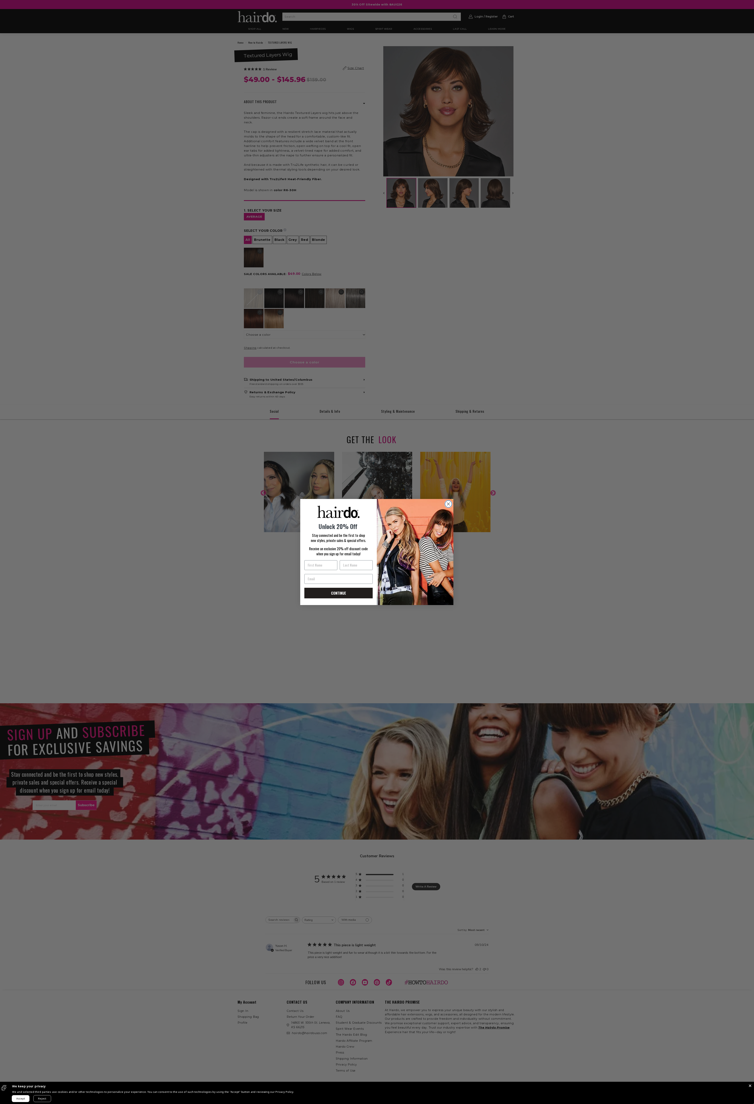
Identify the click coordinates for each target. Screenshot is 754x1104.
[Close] (750, 1086)
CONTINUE (338, 593)
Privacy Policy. (284, 1092)
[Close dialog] (448, 504)
